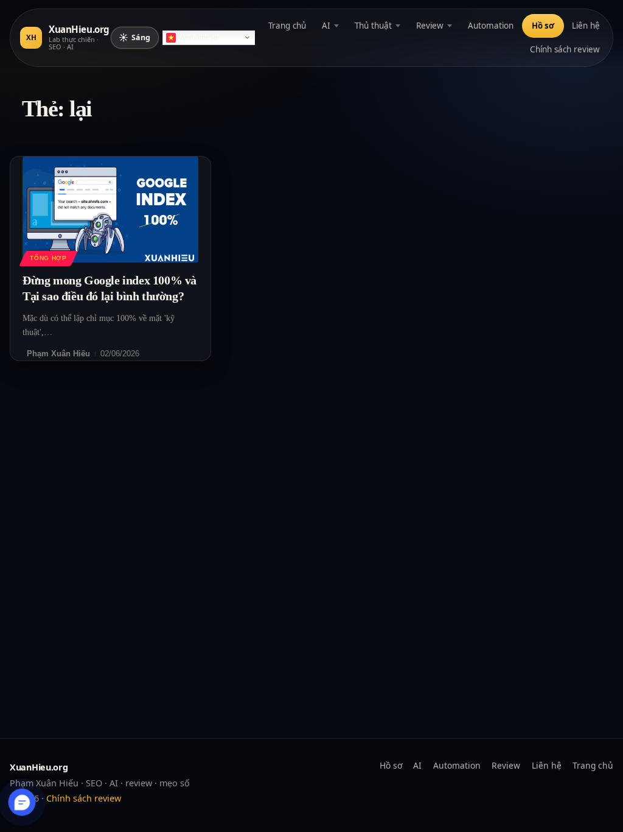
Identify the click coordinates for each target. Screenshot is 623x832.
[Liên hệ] (22, 802)
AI (326, 25)
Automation (490, 25)
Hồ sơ (543, 25)
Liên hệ (586, 25)
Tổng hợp (48, 258)
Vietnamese (198, 37)
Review (430, 25)
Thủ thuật (373, 25)
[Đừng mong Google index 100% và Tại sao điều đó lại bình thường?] (110, 209)
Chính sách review (565, 49)
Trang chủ (287, 25)
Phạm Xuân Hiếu (58, 353)
